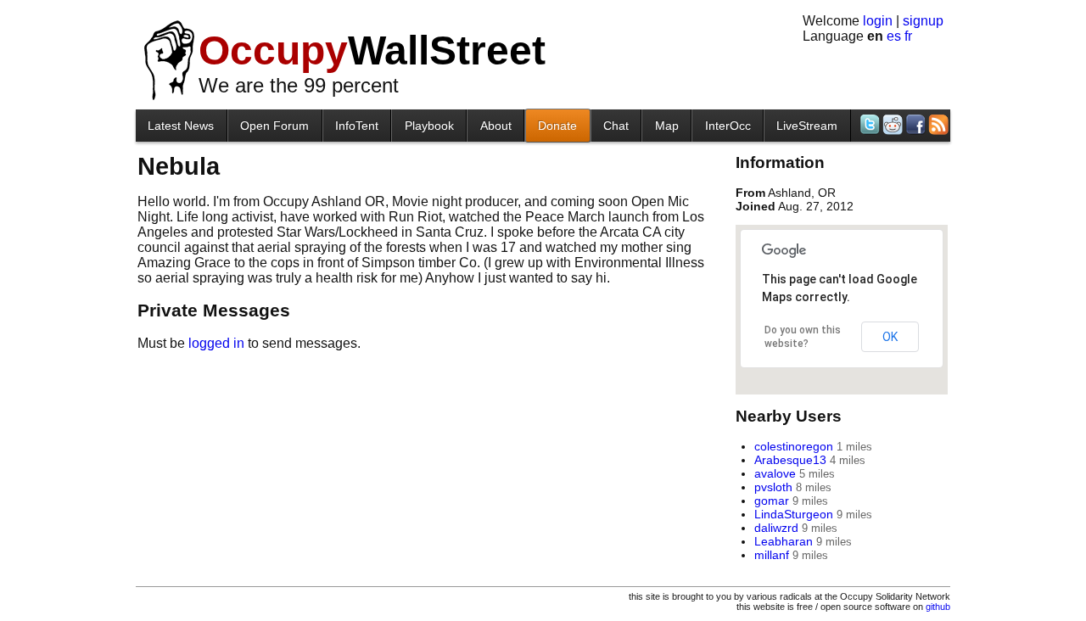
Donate (557, 125)
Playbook (429, 125)
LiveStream (806, 125)
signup (923, 21)
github (938, 606)
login (878, 21)
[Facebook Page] (914, 124)
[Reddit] (891, 124)
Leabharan (783, 541)
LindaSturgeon (793, 514)
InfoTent (356, 125)
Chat (616, 125)
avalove (775, 473)
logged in (216, 343)
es (894, 36)
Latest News (181, 125)
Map (667, 125)
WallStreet (372, 50)
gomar (771, 500)
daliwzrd (776, 527)
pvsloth (773, 487)
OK (890, 337)
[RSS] (937, 124)
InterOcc (728, 125)
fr (908, 36)
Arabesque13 (790, 460)
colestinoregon (793, 446)
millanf (771, 555)
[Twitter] (868, 124)
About (496, 125)
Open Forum (274, 125)
